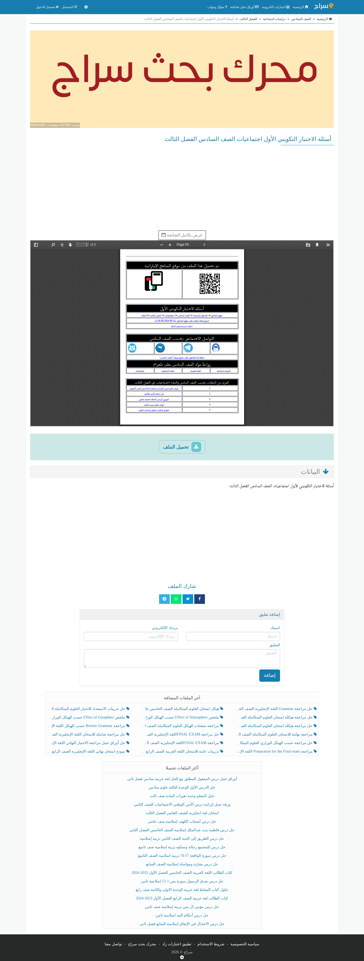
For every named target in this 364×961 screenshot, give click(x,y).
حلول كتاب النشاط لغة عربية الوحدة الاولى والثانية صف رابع (182, 890)
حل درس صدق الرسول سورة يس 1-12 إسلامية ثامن (182, 881)
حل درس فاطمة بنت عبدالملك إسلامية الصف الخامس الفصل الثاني (182, 830)
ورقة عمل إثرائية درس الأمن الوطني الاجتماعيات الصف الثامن (182, 804)
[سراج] (324, 7)
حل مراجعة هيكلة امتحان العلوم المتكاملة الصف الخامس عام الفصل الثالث (274, 726)
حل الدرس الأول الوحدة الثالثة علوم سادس (182, 787)
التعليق (274, 645)
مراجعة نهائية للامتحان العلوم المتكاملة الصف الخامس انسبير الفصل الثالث (274, 734)
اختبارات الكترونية (274, 7)
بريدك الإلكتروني (165, 628)
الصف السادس (301, 19)
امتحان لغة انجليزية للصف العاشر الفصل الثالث (182, 813)
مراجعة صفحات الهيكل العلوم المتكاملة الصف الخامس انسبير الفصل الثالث (180, 726)
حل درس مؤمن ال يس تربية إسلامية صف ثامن (182, 907)
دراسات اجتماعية (274, 19)
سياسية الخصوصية (244, 944)
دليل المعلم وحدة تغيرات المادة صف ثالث (182, 796)
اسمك (275, 628)
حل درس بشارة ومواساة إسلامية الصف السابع (182, 864)
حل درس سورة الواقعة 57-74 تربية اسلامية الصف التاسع (182, 856)
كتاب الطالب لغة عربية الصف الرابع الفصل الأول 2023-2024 (182, 898)
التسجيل (68, 7)
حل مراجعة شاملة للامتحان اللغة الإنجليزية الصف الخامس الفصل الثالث (86, 734)
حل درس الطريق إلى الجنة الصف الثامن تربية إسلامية (182, 839)
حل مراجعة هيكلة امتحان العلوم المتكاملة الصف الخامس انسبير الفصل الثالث (274, 717)
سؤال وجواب (216, 7)
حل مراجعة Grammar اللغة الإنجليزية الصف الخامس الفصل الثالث (274, 709)
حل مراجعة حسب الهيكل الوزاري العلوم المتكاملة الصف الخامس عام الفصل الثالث (274, 743)
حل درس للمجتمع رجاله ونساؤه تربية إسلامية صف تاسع (182, 847)
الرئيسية (299, 7)
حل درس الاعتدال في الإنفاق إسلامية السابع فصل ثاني (182, 924)
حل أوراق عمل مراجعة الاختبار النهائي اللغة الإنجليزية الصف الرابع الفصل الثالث (86, 743)
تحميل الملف (176, 447)
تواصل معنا (113, 944)
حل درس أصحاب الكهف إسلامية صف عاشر (182, 821)
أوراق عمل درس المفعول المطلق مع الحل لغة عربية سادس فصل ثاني (182, 779)
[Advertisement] (182, 187)
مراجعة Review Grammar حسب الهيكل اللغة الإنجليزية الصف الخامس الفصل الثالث (86, 726)
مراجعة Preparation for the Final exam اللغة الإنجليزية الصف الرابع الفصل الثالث (274, 751)
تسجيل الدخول (46, 7)
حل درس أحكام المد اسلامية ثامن (182, 915)
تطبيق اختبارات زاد (176, 944)
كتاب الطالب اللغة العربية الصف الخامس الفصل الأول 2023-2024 (182, 873)
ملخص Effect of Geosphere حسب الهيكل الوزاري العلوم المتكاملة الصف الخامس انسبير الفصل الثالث (86, 717)
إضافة (270, 675)
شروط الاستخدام (210, 944)
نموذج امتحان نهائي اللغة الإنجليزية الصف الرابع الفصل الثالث (86, 751)
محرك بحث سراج (142, 944)
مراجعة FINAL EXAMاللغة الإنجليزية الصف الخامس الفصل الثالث (180, 743)
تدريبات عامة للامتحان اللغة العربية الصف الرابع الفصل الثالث (180, 751)
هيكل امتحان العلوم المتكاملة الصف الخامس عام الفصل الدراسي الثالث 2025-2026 (180, 709)
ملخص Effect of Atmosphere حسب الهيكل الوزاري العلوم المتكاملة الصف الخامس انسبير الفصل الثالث (180, 717)
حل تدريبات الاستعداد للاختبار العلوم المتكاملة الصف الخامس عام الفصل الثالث (86, 709)
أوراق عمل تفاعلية (242, 7)
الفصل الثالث (248, 19)
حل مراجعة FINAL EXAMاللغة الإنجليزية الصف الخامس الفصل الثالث (180, 734)
